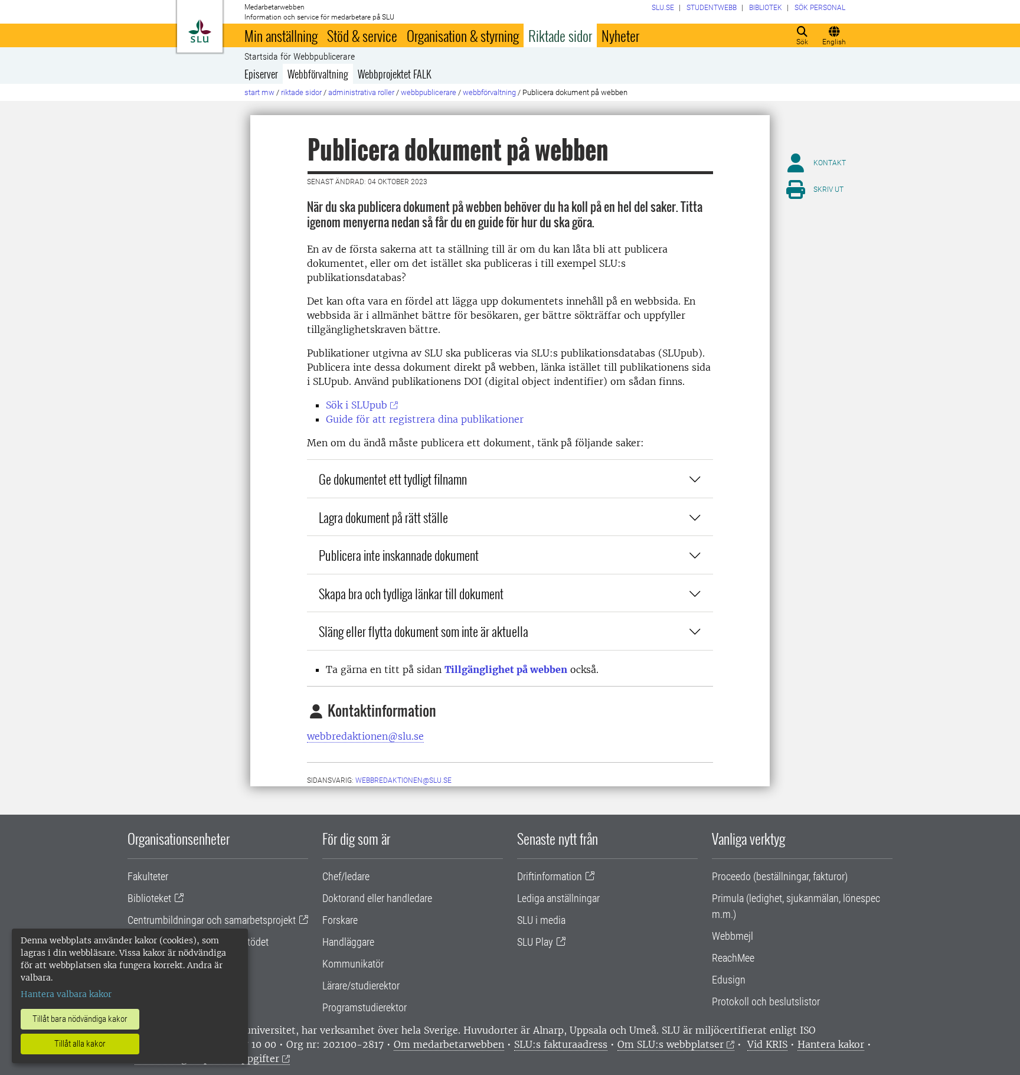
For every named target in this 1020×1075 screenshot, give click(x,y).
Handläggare (348, 942)
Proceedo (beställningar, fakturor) (780, 876)
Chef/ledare (346, 876)
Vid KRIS (767, 1044)
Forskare (340, 920)
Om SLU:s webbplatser (670, 1044)
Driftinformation (549, 876)
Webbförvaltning (317, 73)
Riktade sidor (560, 35)
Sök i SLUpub (356, 405)
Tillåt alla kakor (80, 1043)
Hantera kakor (830, 1044)
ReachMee (733, 958)
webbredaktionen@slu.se (365, 736)
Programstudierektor (364, 1007)
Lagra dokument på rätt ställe (383, 517)
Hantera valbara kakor (66, 994)
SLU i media (541, 920)
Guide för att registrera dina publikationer (425, 419)
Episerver (261, 73)
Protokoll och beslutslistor (766, 1001)
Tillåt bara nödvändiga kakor (80, 1019)
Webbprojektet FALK (394, 73)
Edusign (729, 979)
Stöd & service (362, 35)
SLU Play (535, 942)
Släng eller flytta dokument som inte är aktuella (423, 631)
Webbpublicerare (428, 92)
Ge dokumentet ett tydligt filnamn (393, 478)
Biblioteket (149, 898)
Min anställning (281, 35)
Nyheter (620, 35)
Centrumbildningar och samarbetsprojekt (212, 920)
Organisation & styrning (463, 35)
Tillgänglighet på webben (505, 669)
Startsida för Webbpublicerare (299, 56)
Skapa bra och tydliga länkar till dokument (411, 593)
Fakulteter (148, 876)
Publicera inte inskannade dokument (399, 554)
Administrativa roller (361, 92)
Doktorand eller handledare (377, 898)
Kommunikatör (353, 964)
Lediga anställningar (558, 898)
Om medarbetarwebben (449, 1044)
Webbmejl (732, 936)
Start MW (259, 92)
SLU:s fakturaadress (560, 1044)
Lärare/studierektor (361, 985)
